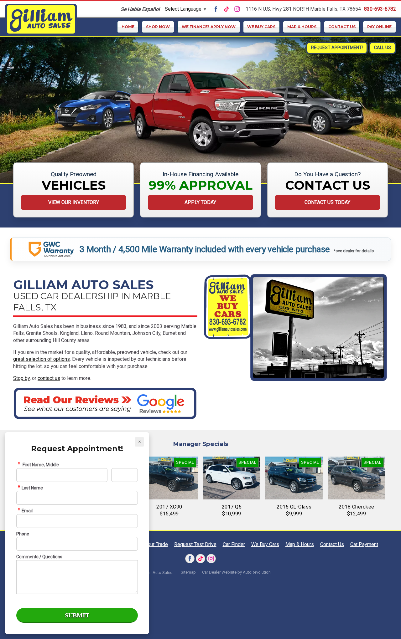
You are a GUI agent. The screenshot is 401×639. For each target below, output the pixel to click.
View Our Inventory (73, 202)
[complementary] (382, 620)
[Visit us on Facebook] (216, 9)
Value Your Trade (150, 544)
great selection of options (41, 359)
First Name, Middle (40, 464)
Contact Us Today (327, 202)
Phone (22, 533)
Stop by (21, 378)
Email (27, 510)
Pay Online (379, 26)
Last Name (32, 487)
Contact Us (342, 26)
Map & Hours (301, 26)
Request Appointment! (337, 47)
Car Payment (364, 544)
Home (128, 26)
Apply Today (200, 202)
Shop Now (158, 26)
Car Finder (234, 544)
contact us (49, 378)
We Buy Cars (261, 26)
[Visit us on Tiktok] (226, 9)
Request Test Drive (195, 544)
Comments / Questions (39, 556)
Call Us (382, 47)
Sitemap (188, 572)
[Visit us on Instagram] (237, 9)
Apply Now (209, 26)
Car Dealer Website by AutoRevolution (236, 572)
